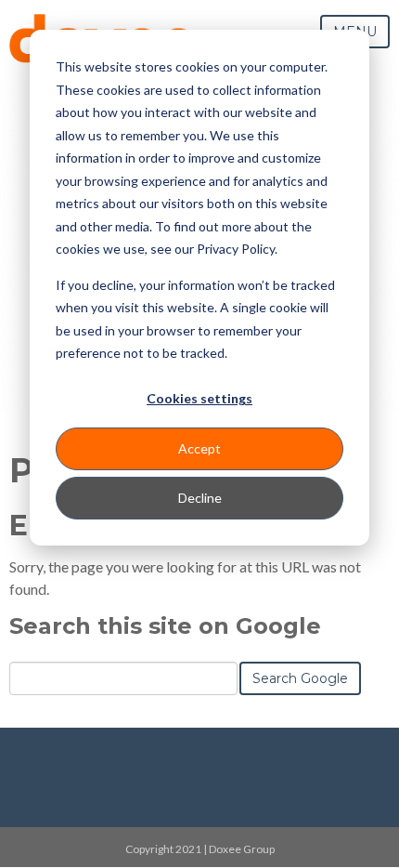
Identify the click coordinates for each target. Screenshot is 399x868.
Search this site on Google (165, 625)
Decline (200, 498)
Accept (199, 448)
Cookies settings (199, 398)
